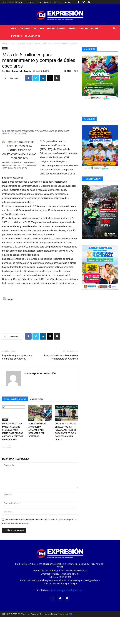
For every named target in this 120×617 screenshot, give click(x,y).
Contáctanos (32, 35)
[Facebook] (78, 2)
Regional (47, 2)
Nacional (58, 2)
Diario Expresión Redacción (18, 71)
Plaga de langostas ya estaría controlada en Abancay (17, 357)
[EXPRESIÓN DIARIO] (60, 15)
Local (39, 2)
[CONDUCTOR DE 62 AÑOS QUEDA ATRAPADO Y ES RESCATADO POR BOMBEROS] (39, 413)
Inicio (4, 43)
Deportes (16, 35)
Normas (68, 2)
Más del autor (36, 399)
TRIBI (71, 614)
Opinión (83, 28)
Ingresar (30, 2)
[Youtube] (88, 2)
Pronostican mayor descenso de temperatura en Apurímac (61, 357)
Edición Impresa (56, 28)
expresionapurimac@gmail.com (67, 590)
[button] (114, 28)
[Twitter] (83, 2)
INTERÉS (95, 28)
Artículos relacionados (15, 399)
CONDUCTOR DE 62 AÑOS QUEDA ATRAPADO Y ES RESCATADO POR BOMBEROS (37, 430)
